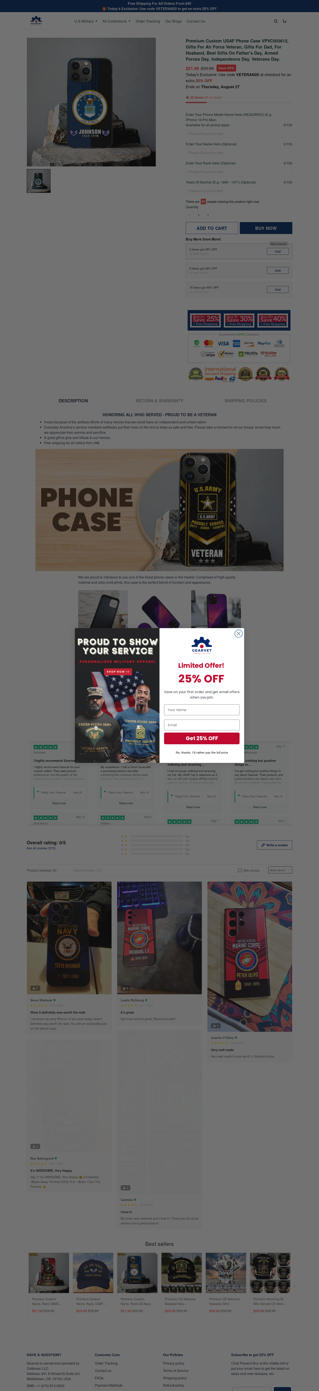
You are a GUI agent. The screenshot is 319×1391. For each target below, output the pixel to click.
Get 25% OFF (202, 738)
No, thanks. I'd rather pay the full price (202, 752)
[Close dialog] (238, 633)
